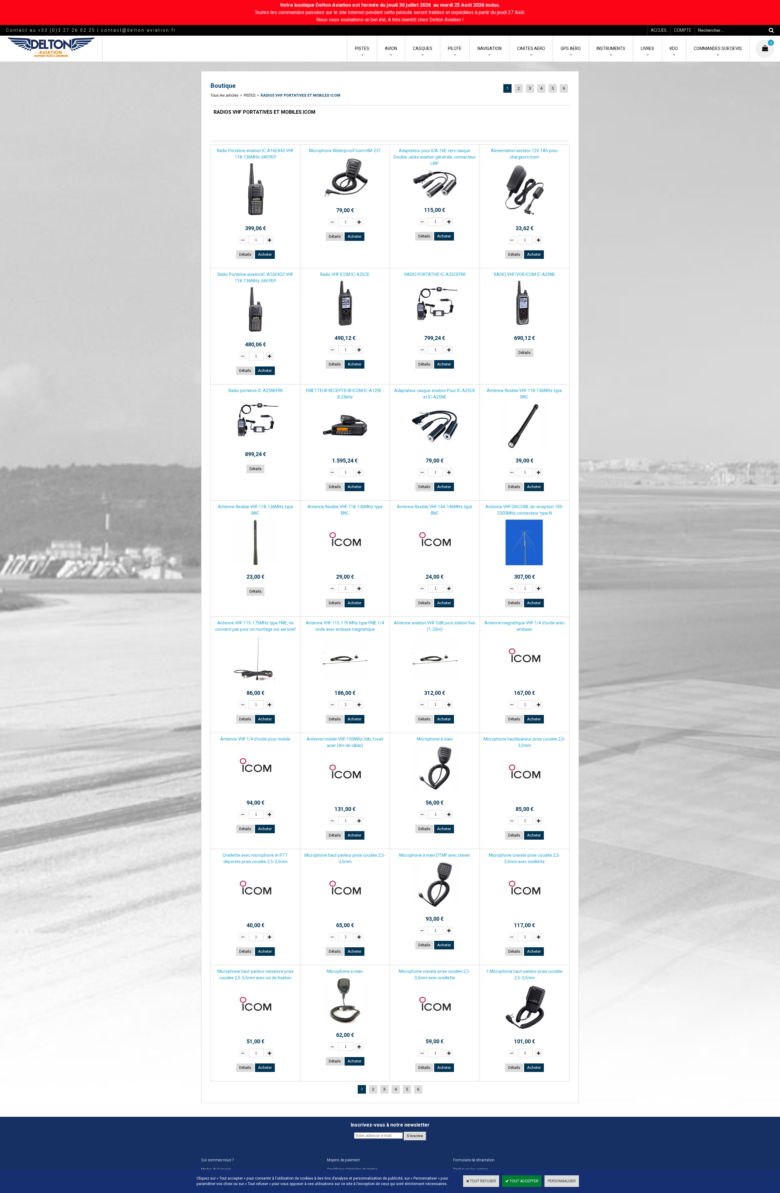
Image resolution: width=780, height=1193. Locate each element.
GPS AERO (571, 48)
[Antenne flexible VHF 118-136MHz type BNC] (524, 451)
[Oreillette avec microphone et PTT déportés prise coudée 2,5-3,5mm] (255, 915)
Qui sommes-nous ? (217, 1160)
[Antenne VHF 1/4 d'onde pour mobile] (255, 793)
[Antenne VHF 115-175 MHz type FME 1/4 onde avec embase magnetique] (345, 683)
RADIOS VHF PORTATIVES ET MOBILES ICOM (300, 95)
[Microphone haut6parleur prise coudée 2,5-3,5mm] (524, 799)
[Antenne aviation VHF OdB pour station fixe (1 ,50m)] (435, 683)
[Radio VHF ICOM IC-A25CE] (345, 328)
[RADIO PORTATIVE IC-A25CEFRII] (435, 328)
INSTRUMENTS (611, 48)
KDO (674, 48)
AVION (391, 48)
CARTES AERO (531, 48)
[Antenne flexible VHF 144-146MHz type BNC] (435, 567)
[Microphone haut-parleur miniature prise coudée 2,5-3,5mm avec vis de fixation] (255, 1031)
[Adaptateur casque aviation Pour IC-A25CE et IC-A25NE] (435, 451)
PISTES (362, 48)
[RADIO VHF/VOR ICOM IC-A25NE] (524, 328)
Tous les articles (225, 95)
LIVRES (647, 48)
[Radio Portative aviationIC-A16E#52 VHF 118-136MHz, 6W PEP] (255, 335)
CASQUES (422, 48)
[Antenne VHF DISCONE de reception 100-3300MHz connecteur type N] (524, 567)
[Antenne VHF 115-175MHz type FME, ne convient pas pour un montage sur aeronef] (255, 683)
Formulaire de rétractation (474, 1160)
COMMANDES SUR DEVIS (718, 48)
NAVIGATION (489, 48)
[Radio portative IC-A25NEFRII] (255, 444)
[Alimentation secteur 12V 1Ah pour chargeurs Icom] (525, 218)
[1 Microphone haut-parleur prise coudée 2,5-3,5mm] (524, 1031)
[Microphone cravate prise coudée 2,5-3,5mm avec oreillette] (524, 915)
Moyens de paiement (343, 1160)
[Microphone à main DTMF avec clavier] (435, 909)
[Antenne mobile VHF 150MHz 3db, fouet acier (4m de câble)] (345, 799)
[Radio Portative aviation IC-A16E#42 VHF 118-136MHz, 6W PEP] (255, 218)
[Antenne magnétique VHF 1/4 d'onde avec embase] (524, 683)
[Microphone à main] (435, 793)
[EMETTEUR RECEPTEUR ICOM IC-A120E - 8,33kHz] (345, 451)
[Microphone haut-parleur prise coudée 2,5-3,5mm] (345, 915)
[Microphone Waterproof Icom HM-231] (345, 200)
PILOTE (455, 48)
